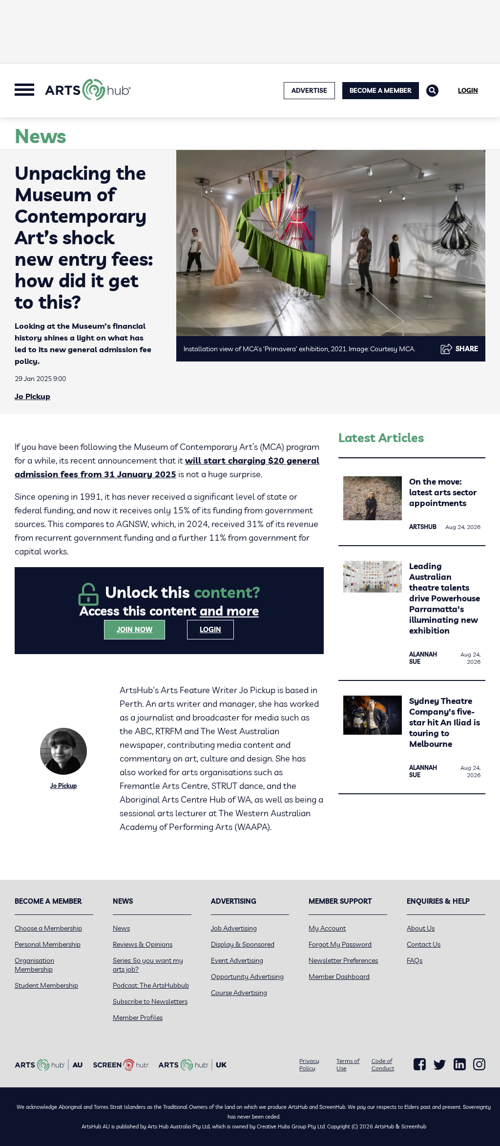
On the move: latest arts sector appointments (443, 492)
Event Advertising (237, 960)
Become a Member (381, 90)
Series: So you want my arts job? (148, 965)
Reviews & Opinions (142, 944)
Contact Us (423, 944)
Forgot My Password (340, 944)
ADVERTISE (309, 90)
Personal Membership (48, 944)
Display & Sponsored (242, 944)
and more (229, 611)
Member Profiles (138, 1017)
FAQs (414, 960)
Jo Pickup (32, 396)
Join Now (134, 629)
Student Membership (46, 985)
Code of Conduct (383, 1064)
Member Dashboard (339, 976)
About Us (421, 928)
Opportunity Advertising (247, 976)
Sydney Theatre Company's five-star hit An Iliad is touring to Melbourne (444, 722)
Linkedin (460, 1064)
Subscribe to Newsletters (150, 1001)
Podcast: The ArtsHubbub (151, 985)
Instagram (479, 1064)
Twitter (439, 1065)
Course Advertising (239, 992)
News (121, 928)
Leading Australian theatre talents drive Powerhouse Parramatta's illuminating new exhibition (444, 598)
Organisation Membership (34, 965)
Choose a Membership (48, 928)
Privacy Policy (309, 1064)
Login (468, 90)
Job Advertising (234, 928)
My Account (327, 928)
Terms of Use (347, 1064)
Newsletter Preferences (343, 960)
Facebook (420, 1064)
